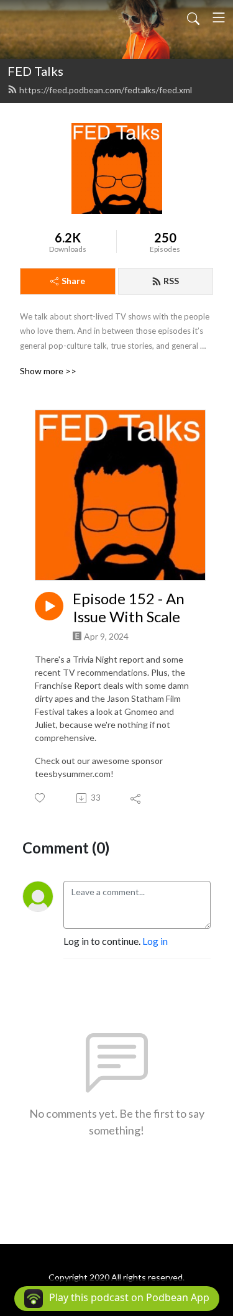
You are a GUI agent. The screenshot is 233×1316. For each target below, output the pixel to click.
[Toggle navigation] (218, 17)
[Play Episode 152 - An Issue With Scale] (49, 606)
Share (73, 280)
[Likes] (41, 797)
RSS (171, 280)
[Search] (193, 17)
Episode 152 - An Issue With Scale (129, 607)
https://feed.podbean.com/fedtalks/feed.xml (105, 90)
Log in (155, 941)
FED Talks (35, 70)
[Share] (136, 798)
